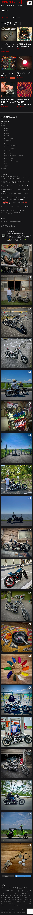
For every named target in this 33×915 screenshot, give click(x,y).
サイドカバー (16, 903)
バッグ (11, 897)
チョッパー (6, 888)
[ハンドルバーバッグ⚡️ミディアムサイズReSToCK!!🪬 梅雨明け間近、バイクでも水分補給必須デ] (16, 763)
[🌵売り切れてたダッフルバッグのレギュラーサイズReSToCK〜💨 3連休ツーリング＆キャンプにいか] (16, 795)
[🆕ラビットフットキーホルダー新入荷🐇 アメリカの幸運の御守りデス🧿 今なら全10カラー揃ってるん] (16, 669)
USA (2, 895)
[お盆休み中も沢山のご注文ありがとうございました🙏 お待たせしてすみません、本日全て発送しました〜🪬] (16, 353)
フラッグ (4, 893)
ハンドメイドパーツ (10, 160)
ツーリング (10, 893)
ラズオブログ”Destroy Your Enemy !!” (11, 221)
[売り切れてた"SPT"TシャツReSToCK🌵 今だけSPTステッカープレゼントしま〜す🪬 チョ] (16, 732)
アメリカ (20, 893)
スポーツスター (9, 895)
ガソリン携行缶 (7, 213)
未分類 (4, 168)
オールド (8, 906)
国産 (18, 901)
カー (15, 893)
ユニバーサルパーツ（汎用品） (12, 162)
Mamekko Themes (20, 912)
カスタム (17, 888)
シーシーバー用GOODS (11, 157)
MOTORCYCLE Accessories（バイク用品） (14, 155)
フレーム (17, 899)
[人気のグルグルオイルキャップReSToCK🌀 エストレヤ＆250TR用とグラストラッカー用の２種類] (16, 258)
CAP (7, 130)
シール (27, 897)
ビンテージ (17, 895)
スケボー (14, 901)
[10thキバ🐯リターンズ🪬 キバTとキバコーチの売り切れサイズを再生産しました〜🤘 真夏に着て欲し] (16, 700)
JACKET (7, 132)
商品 (4, 125)
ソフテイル (10, 903)
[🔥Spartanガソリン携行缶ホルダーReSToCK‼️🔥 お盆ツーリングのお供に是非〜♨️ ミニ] (16, 574)
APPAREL (6, 127)
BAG (7, 128)
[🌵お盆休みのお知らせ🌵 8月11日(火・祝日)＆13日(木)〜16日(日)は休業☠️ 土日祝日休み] (16, 511)
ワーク (12, 899)
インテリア (8, 142)
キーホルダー (8, 143)
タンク (8, 899)
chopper (23, 895)
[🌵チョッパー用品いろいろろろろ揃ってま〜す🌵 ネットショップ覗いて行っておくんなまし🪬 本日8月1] (16, 385)
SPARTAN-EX (18, 910)
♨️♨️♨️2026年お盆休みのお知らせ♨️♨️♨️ (15, 202)
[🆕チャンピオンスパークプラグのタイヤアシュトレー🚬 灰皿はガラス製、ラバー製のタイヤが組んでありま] (16, 637)
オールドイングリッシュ (24, 906)
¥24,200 (8, 75)
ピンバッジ (8, 152)
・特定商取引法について (9, 117)
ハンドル (22, 897)
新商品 (5, 167)
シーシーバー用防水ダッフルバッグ (13, 206)
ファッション (4, 903)
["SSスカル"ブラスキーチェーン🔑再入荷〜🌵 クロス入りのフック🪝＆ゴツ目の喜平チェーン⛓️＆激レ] (16, 858)
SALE (5, 163)
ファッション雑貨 (9, 138)
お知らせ (5, 123)
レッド (11, 906)
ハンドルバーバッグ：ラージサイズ (13, 185)
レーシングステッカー (12, 148)
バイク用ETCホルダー (9, 210)
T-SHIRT (7, 135)
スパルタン (17, 891)
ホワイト (30, 903)
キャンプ (22, 899)
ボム (18, 906)
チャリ (28, 893)
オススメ (6, 165)
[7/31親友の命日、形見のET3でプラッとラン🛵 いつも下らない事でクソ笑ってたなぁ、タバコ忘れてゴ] (16, 479)
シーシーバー (28, 901)
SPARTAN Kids (8, 226)
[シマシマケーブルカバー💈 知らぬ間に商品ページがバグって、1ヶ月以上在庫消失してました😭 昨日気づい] (16, 416)
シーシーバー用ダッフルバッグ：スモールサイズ (16, 189)
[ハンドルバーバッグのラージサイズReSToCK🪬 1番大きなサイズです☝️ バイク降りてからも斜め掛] (16, 322)
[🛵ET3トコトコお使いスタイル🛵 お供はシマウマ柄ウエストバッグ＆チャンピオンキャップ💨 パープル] (16, 827)
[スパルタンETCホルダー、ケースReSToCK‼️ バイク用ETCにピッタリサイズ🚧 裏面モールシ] (16, 542)
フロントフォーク (23, 903)
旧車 (6, 901)
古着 (24, 893)
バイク (24, 888)
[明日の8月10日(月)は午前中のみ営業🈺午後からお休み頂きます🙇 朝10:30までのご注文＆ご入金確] (16, 448)
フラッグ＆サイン (9, 153)
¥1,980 (24, 75)
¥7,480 (8, 103)
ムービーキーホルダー (12, 145)
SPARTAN (9, 891)
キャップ (27, 899)
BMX (5, 899)
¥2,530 (8, 47)
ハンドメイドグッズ (10, 150)
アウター (10, 901)
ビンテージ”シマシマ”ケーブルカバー (13, 193)
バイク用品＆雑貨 (9, 158)
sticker (2, 908)
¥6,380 (24, 103)
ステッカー (8, 147)
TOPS (7, 137)
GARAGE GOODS (8, 140)
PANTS (7, 133)
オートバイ (22, 901)
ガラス (14, 906)
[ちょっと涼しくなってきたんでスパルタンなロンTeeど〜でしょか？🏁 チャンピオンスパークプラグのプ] (16, 290)
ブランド (3, 906)
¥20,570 (24, 46)
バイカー (26, 891)
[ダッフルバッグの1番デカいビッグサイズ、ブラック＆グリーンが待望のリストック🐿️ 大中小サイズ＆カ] (16, 606)
